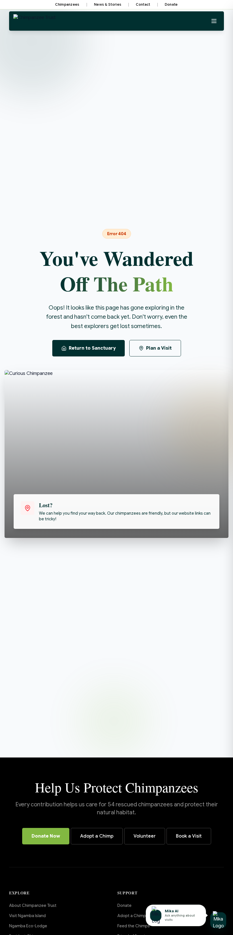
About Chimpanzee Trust (33, 905)
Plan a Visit (159, 348)
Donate (171, 4)
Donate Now (46, 836)
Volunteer (145, 836)
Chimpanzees (67, 4)
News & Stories (107, 4)
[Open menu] (214, 21)
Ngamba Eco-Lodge (28, 925)
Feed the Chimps (133, 925)
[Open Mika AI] (218, 920)
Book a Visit (189, 836)
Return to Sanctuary (92, 348)
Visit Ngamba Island (27, 915)
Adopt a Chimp (96, 836)
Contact (143, 4)
